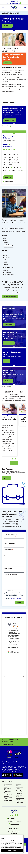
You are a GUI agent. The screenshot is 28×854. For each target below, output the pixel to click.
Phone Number (8, 568)
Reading (6, 240)
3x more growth (6, 90)
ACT (5, 255)
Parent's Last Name (10, 543)
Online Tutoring (8, 245)
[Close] (21, 836)
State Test (7, 257)
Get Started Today (9, 120)
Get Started (8, 380)
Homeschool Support (19, 795)
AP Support (19, 792)
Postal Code (8, 562)
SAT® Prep (18, 788)
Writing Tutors (19, 787)
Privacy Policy (18, 847)
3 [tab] (15, 459)
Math (5, 238)
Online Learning (20, 798)
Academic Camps (9, 274)
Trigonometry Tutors (7, 792)
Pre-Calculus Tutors (7, 789)
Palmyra (11, 13)
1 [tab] (12, 459)
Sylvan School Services (14, 831)
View (6, 361)
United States (15, 12)
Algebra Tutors (8, 784)
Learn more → (7, 62)
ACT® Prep (18, 790)
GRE (5, 259)
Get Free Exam (9, 343)
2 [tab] (14, 459)
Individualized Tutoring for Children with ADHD (8, 418)
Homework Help (8, 247)
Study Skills (7, 272)
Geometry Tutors (6, 786)
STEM (6, 270)
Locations (8, 12)
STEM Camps (19, 802)
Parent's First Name (10, 537)
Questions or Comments (10, 574)
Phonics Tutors (8, 800)
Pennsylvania (5, 13)
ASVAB (6, 264)
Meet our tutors (9, 324)
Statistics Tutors (8, 794)
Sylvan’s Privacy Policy (16, 598)
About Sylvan (14, 833)
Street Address (8, 556)
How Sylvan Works (14, 828)
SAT (5, 253)
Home (3, 12)
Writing (6, 242)
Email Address (8, 549)
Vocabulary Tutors (19, 784)
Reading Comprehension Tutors (8, 797)
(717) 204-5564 (7, 146)
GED (5, 262)
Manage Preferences (12, 850)
